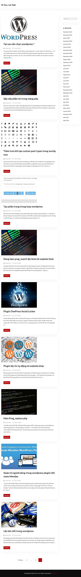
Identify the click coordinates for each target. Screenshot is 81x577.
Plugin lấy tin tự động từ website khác (23, 366)
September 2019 (67, 62)
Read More (6, 63)
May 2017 (66, 84)
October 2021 (67, 44)
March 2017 (66, 87)
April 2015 (66, 120)
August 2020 (66, 59)
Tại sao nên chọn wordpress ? (18, 44)
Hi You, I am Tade (8, 5)
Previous (20, 560)
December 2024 (67, 32)
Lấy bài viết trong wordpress (18, 531)
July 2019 (66, 68)
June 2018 (66, 71)
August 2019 (66, 65)
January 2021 (67, 47)
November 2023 (67, 41)
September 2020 (67, 56)
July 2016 (66, 96)
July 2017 (66, 77)
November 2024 (67, 35)
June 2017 (66, 80)
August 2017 (66, 74)
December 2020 (67, 50)
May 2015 (66, 117)
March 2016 (66, 108)
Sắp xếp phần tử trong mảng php (20, 98)
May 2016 (66, 102)
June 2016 (66, 99)
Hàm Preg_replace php (15, 418)
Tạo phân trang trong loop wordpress (23, 206)
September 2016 (67, 93)
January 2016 (67, 111)
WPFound (54, 573)
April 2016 (66, 105)
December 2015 (67, 114)
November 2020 (67, 53)
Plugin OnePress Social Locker (19, 311)
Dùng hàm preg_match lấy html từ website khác (28, 259)
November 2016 (67, 90)
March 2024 (66, 38)
